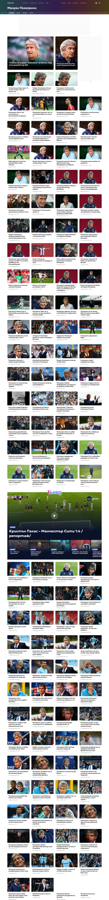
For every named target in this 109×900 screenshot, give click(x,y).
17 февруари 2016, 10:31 (14, 655)
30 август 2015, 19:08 (38, 777)
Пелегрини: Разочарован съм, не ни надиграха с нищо (42, 432)
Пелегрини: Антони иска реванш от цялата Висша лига (66, 89)
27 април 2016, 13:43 (37, 460)
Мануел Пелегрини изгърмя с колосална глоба (42, 235)
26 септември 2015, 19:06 (38, 726)
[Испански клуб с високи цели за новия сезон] (90, 128)
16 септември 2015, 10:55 (86, 728)
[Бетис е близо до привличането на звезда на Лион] (42, 250)
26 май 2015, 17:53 (37, 850)
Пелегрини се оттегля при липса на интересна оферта (18, 384)
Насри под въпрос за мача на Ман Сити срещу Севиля (90, 652)
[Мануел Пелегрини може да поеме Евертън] (42, 374)
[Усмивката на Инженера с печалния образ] (42, 618)
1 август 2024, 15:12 (85, 140)
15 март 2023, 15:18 (61, 191)
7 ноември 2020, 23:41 (86, 317)
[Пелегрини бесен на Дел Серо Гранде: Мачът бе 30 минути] (42, 177)
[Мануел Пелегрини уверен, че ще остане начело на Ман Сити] (90, 860)
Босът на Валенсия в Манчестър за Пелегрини (41, 457)
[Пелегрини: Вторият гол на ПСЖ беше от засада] (42, 569)
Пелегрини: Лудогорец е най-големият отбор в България (89, 236)
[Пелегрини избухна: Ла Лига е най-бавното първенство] (66, 302)
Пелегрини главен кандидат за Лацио (87, 361)
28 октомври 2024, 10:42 (14, 140)
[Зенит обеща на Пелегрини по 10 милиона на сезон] (66, 569)
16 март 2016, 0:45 (61, 607)
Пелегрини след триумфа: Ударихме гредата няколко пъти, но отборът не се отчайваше (66, 287)
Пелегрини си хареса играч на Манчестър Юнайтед (66, 113)
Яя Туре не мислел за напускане (88, 894)
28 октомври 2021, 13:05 (38, 317)
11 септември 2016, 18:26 (14, 364)
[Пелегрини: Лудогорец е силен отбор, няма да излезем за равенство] (66, 201)
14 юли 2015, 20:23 (85, 826)
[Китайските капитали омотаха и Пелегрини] (42, 351)
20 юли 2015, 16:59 (61, 824)
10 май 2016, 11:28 (12, 411)
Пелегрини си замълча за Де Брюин (66, 772)
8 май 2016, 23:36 (60, 413)
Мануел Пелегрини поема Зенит (17, 627)
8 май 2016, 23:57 (36, 411)
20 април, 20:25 (60, 67)
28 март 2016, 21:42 (85, 583)
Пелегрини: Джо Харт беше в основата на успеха (42, 699)
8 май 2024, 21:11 (12, 166)
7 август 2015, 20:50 (61, 799)
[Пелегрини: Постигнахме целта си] (42, 201)
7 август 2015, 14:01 (85, 801)
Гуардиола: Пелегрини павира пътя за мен (64, 336)
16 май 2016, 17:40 (61, 388)
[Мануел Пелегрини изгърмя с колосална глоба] (42, 226)
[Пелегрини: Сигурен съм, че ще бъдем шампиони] (66, 787)
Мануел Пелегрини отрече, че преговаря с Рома (42, 162)
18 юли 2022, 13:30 (37, 264)
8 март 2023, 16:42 (85, 191)
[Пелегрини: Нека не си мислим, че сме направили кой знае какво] (42, 302)
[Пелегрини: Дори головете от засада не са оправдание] (42, 714)
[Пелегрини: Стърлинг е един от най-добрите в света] (90, 811)
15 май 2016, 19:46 (85, 386)
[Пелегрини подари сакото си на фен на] (90, 374)
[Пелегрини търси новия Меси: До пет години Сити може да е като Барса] (18, 885)
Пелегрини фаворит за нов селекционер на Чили (18, 336)
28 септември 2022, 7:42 (38, 238)
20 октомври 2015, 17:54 (62, 656)
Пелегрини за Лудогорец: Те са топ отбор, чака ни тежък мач (18, 89)
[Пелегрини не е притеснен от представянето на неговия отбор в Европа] (42, 128)
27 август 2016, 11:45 (37, 364)
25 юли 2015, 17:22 (13, 824)
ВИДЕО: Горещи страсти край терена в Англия (41, 748)
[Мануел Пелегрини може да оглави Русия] (66, 351)
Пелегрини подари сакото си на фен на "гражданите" (90, 383)
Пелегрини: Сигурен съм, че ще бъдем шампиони (66, 797)
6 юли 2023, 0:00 (12, 189)
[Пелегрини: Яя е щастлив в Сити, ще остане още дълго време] (42, 642)
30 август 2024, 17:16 (62, 142)
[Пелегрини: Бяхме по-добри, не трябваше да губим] (18, 738)
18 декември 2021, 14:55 (14, 317)
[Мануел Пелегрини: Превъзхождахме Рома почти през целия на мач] (18, 226)
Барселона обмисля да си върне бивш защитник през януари (18, 313)
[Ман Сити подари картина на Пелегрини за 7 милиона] (18, 398)
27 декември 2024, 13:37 (86, 116)
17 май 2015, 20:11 (12, 873)
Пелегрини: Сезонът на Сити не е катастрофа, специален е (89, 846)
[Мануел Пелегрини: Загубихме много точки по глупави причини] (66, 836)
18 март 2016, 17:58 (37, 606)
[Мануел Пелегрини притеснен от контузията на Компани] (66, 593)
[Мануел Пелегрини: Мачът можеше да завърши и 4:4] (66, 689)
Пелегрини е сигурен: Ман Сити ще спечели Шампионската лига (17, 724)
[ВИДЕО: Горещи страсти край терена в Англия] (42, 738)
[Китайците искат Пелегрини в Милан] (90, 398)
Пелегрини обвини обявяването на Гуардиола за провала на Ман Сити (66, 384)
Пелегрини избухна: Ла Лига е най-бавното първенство (66, 312)
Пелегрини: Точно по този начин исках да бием (66, 627)
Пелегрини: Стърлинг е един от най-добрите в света (89, 822)
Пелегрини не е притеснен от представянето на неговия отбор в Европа (42, 138)
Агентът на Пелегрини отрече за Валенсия (17, 457)
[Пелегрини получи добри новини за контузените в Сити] (66, 642)
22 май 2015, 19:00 (85, 850)
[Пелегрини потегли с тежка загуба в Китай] (18, 351)
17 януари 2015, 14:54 (85, 897)
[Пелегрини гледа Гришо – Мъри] (90, 327)
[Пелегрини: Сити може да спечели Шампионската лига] (90, 472)
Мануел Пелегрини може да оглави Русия (66, 361)
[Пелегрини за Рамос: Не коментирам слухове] (66, 811)
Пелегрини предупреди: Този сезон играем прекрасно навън (65, 458)
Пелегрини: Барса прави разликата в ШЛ (41, 603)
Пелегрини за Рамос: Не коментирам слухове (65, 821)
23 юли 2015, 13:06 (37, 826)
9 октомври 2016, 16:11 (86, 339)
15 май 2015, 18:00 (37, 873)
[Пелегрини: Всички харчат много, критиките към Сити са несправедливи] (90, 177)
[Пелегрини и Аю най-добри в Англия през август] (18, 763)
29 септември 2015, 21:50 (86, 703)
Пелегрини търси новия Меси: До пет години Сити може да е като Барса (18, 895)
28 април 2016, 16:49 (13, 460)
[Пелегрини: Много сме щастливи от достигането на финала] (18, 103)
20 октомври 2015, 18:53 (38, 656)
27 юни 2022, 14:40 (61, 264)
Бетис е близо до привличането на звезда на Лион (42, 260)
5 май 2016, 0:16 (36, 435)
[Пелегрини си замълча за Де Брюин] (66, 763)
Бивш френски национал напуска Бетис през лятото (17, 163)
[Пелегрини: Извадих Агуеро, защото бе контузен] (66, 666)
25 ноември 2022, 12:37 (14, 214)
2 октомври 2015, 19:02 (14, 703)
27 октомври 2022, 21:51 (38, 214)
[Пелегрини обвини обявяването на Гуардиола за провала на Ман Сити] (66, 374)
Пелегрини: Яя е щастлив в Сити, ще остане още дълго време (42, 652)
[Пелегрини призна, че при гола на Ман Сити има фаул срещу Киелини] (90, 714)
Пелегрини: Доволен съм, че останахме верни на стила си (42, 114)
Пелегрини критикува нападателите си (64, 723)
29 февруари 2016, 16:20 (38, 630)
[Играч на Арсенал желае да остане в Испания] (18, 276)
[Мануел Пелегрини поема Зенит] (18, 618)
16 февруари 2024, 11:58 (86, 165)
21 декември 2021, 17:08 (86, 289)
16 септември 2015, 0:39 (14, 751)
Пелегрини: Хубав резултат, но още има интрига (89, 628)
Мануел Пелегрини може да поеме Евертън (42, 383)
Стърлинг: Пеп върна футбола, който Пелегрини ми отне (42, 337)
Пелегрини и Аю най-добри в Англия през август (18, 772)
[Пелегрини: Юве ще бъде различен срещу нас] (66, 738)
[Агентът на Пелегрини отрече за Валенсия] (18, 447)
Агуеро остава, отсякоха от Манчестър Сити (66, 870)
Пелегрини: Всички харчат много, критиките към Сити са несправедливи (90, 187)
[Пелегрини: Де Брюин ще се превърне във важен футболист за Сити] (90, 738)
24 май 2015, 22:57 (61, 850)
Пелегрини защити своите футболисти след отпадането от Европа (66, 163)
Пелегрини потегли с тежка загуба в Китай (17, 361)
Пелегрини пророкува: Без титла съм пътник (18, 797)
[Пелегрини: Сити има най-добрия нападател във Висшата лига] (42, 472)
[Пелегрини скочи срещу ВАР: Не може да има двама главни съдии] (90, 302)
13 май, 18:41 (12, 67)
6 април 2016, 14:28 (61, 581)
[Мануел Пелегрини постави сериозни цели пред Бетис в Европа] (66, 128)
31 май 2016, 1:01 (12, 388)
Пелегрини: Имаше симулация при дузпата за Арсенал (66, 895)
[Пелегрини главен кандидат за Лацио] (90, 351)
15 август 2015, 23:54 (85, 777)
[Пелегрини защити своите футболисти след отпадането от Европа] (66, 152)
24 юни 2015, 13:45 (13, 848)
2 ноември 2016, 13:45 (37, 341)
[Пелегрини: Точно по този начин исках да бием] (66, 618)
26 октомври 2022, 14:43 (86, 214)
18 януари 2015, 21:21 (61, 899)
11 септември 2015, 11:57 (14, 775)
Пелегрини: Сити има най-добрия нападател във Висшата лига (42, 482)
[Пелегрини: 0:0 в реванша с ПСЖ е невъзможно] (18, 569)
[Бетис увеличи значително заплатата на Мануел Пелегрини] (66, 250)
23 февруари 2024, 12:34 (62, 166)
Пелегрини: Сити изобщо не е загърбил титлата (90, 603)
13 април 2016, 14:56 (61, 484)
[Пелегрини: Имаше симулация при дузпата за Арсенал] (66, 885)
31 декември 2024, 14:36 (62, 116)
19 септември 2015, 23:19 (62, 726)
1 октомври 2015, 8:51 (37, 702)
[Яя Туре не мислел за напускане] (90, 885)
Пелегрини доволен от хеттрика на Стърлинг (17, 676)
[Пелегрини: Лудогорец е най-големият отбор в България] (90, 226)
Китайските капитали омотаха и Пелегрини (41, 361)
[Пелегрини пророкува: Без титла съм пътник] (18, 787)
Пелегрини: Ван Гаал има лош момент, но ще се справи (17, 604)
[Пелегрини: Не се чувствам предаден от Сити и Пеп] (90, 447)
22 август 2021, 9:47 (61, 315)
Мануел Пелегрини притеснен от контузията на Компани (66, 604)
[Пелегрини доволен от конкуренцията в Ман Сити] (18, 860)
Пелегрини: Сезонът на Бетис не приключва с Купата (89, 260)
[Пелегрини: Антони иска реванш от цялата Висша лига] (66, 79)
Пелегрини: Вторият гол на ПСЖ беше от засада (42, 578)
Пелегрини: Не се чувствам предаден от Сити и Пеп (90, 457)
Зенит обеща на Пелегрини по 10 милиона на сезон (66, 578)
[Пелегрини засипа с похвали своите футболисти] (18, 128)
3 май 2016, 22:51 (60, 437)
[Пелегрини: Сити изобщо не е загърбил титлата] (90, 593)
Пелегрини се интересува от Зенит (66, 481)
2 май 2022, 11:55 (84, 264)
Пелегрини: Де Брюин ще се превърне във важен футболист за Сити (90, 748)
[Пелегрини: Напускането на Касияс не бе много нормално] (42, 811)
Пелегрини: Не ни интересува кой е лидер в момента (18, 700)
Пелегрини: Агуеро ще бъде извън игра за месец (42, 676)
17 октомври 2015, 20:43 (14, 679)
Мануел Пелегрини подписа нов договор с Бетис (18, 186)
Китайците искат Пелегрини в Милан (87, 408)
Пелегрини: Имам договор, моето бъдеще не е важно (66, 64)
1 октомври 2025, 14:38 (14, 93)
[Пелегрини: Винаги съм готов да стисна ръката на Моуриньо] (90, 763)
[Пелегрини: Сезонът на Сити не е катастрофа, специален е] (90, 836)
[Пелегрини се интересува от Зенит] (66, 472)
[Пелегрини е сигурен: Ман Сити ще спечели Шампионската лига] (18, 714)
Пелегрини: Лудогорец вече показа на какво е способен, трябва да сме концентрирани (18, 261)
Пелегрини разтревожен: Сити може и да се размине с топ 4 (18, 433)
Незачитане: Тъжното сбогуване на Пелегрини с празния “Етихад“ (66, 409)
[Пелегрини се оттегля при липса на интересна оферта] (18, 374)
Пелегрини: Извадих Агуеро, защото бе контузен (66, 676)
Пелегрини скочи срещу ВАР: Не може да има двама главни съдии (90, 313)
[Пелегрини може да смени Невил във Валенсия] (18, 642)
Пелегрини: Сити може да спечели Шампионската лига (90, 482)
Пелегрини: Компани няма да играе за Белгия (90, 676)
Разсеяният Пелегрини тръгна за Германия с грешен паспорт (89, 700)
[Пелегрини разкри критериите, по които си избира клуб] (90, 569)
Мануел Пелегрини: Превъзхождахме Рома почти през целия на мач (17, 236)
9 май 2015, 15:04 (12, 899)
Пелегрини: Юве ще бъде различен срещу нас (65, 748)
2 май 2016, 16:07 (84, 435)
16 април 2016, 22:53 (37, 486)
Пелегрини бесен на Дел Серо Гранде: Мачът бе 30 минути (42, 187)
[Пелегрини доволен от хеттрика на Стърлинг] (18, 666)
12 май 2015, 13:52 (84, 874)
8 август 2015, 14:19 (37, 799)
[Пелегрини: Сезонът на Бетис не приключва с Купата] (90, 250)
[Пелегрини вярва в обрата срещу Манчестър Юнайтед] (66, 177)
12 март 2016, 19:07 (85, 606)
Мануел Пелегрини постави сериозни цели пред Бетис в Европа (66, 138)
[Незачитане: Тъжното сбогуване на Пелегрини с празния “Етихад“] (66, 398)
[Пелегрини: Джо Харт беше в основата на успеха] (42, 689)
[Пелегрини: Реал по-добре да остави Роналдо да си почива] (66, 423)
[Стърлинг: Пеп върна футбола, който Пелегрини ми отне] (42, 327)
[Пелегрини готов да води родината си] (90, 103)
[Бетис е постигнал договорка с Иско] (42, 276)
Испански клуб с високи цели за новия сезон (89, 137)
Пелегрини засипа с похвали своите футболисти (18, 137)
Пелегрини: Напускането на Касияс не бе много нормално (42, 822)
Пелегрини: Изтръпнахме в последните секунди (66, 235)
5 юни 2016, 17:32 (84, 364)
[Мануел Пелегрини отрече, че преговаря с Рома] (42, 152)
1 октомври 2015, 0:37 (62, 702)
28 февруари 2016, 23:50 (62, 630)
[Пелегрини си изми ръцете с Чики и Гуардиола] (18, 472)
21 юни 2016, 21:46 (61, 364)
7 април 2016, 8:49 (37, 581)
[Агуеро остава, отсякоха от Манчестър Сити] (66, 860)
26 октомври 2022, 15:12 (62, 215)
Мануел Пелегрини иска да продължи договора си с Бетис (42, 89)
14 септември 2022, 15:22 (14, 266)
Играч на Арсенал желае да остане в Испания (18, 286)
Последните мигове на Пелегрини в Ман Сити (41, 408)
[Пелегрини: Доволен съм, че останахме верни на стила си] (42, 103)
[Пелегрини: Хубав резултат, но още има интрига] (90, 618)
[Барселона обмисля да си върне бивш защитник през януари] (18, 302)
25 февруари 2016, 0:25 (86, 632)
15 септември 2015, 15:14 (38, 751)
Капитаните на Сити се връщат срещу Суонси (41, 870)
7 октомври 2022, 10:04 (14, 240)
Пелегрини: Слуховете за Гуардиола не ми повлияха (42, 797)
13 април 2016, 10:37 (85, 486)
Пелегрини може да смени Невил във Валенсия (18, 652)
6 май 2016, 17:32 (12, 437)
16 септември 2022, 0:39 (62, 238)
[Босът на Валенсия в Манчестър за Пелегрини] (42, 447)
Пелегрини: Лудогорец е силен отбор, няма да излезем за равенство (65, 211)
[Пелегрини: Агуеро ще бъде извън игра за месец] (42, 666)
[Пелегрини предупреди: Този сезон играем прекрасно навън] (66, 447)
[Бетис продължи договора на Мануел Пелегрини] (90, 276)
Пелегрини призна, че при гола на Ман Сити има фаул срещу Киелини (90, 724)
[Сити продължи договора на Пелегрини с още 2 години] (90, 787)
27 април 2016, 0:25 (61, 461)
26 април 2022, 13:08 (37, 289)
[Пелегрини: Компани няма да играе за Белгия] (90, 666)
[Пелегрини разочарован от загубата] (90, 152)
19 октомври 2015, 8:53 (86, 655)
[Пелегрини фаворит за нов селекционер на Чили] (18, 327)
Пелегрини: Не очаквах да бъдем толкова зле (90, 432)
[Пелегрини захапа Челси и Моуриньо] (42, 885)
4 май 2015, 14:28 (36, 897)
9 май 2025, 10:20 (12, 118)
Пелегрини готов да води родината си (90, 113)
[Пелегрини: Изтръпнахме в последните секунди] (66, 226)
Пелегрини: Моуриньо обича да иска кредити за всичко (18, 845)
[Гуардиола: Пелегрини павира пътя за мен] (66, 327)
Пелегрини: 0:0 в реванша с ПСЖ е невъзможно (18, 578)
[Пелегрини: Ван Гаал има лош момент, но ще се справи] (18, 593)
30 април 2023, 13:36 (37, 191)
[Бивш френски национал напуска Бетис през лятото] (18, 152)
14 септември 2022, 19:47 (86, 240)
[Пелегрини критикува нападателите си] (66, 714)
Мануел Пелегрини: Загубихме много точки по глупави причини (66, 846)
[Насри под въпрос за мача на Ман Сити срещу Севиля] (90, 642)
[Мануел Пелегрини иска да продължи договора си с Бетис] (42, 79)
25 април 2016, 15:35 (85, 460)
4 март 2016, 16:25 (13, 630)
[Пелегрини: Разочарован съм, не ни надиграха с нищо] (42, 423)
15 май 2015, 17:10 (60, 873)
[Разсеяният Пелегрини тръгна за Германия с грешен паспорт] (90, 689)
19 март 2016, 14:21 (13, 607)
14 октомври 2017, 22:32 (14, 339)
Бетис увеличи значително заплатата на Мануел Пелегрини (66, 260)
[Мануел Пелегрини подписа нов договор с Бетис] (18, 177)
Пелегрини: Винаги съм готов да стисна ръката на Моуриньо (90, 773)
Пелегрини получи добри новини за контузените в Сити (66, 652)
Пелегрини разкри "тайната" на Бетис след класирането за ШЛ (30, 64)
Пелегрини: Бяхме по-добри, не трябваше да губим (18, 748)
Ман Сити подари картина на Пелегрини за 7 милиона (18, 408)
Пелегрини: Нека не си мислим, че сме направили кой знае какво (41, 313)
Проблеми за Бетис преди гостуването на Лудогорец (90, 211)
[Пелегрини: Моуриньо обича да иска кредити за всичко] (18, 836)
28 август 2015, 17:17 (61, 775)
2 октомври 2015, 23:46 (86, 679)
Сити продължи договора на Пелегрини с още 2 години (90, 797)
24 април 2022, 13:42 (61, 292)
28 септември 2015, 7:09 (14, 728)
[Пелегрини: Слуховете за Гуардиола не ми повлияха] (42, 787)
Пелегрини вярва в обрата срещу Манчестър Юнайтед (66, 187)
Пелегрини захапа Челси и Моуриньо (42, 894)
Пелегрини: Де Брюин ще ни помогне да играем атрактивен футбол (42, 773)
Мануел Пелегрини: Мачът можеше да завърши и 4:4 (66, 699)
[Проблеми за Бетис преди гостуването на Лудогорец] (90, 201)
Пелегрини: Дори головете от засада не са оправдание (42, 723)
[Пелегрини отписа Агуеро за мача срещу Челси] (18, 811)
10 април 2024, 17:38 (37, 165)
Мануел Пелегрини (21, 8)
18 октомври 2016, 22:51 (62, 339)
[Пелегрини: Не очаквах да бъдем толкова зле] (90, 423)
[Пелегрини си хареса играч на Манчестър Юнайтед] (66, 103)
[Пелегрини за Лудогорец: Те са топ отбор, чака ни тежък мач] (18, 79)
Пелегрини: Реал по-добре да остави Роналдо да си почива (66, 433)
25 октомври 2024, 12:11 (38, 142)
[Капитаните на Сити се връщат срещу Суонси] (42, 860)
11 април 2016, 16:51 (13, 581)
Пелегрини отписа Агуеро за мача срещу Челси (18, 821)
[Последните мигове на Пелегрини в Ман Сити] (42, 398)
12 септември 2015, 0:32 (86, 752)
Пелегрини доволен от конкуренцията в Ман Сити (18, 870)
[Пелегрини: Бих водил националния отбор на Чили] (18, 201)
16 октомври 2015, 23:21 (38, 679)
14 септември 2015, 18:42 (62, 751)
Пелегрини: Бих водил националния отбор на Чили (18, 211)
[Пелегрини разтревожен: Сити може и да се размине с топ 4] (18, 423)
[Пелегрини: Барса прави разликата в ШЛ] (42, 593)
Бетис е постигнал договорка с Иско (39, 286)
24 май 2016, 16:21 (37, 386)
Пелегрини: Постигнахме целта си (41, 211)
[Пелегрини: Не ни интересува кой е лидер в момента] (18, 689)
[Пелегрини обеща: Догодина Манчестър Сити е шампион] (42, 836)
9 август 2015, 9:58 (13, 799)
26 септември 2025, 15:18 (38, 93)
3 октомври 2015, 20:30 (62, 679)
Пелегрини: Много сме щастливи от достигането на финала (17, 114)
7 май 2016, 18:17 (84, 411)
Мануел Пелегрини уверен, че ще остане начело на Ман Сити (90, 871)
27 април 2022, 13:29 (13, 289)
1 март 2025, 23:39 (37, 118)
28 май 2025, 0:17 (60, 93)
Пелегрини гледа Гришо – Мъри (89, 336)
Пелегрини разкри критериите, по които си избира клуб (90, 579)
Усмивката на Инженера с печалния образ (42, 627)
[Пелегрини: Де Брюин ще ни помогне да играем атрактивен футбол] (42, 763)
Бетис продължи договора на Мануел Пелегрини (90, 286)
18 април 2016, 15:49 (13, 484)
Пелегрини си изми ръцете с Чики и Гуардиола (18, 481)
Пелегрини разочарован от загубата (90, 162)
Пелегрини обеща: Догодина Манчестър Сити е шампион (42, 846)
